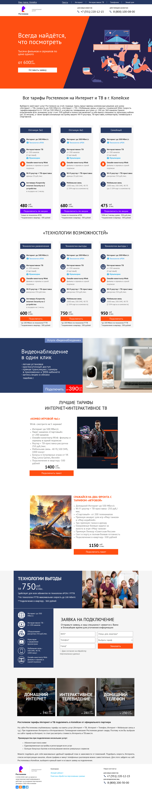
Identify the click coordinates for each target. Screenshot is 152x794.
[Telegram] (27, 787)
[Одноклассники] (20, 787)
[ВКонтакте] (17, 787)
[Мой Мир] (23, 787)
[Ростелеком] (30, 14)
